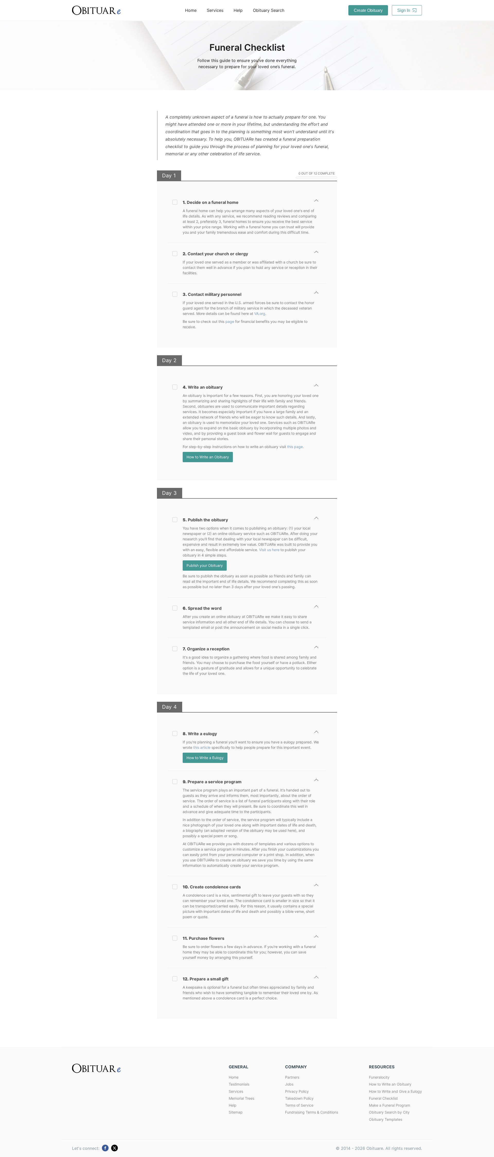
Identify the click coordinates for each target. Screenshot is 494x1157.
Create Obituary (368, 10)
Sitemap (236, 1112)
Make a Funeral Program (389, 1105)
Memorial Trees (241, 1098)
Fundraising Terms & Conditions (311, 1112)
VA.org (259, 313)
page (229, 321)
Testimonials (239, 1084)
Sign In (404, 10)
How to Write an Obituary (208, 457)
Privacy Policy (297, 1091)
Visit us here (269, 550)
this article (201, 747)
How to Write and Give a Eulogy (395, 1091)
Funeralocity (379, 1077)
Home (191, 10)
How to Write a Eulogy (205, 757)
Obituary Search (268, 10)
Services (215, 10)
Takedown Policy (299, 1098)
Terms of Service (299, 1105)
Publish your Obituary (205, 565)
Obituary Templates (385, 1119)
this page (295, 446)
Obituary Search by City (389, 1112)
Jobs (289, 1084)
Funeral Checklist (383, 1098)
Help (238, 10)
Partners (292, 1077)
